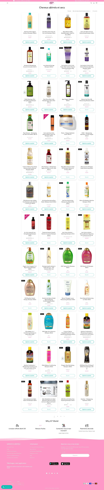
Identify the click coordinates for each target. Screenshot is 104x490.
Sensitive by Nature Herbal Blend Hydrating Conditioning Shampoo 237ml (48, 300)
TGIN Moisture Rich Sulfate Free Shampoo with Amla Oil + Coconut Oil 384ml (30, 202)
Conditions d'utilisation (12, 451)
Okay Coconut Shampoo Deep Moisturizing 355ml (87, 167)
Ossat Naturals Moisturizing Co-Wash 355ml (86, 299)
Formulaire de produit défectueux (14, 453)
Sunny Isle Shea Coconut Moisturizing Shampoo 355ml (87, 32)
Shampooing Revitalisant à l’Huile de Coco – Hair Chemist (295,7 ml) (48, 268)
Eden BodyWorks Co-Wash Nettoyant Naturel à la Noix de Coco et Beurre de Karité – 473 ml (49, 401)
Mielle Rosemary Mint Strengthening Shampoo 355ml (30, 101)
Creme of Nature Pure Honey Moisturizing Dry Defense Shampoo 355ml (30, 168)
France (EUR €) (11, 483)
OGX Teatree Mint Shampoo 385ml (68, 267)
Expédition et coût (34, 453)
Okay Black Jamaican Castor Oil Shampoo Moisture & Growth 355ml (68, 168)
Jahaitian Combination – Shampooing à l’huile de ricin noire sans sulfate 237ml (30, 367)
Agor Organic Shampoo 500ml (68, 100)
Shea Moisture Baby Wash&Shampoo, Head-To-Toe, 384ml (67, 33)
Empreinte (32, 457)
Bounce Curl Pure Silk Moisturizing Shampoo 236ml (87, 100)
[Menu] (7, 3)
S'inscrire (75, 455)
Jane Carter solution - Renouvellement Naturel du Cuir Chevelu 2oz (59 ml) (87, 234)
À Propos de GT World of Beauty (37, 447)
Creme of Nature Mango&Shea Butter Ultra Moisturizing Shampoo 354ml (68, 333)
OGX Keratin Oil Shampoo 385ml (86, 267)
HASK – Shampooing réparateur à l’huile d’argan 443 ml (86, 134)
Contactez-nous (10, 447)
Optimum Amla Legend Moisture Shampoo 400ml (29, 32)
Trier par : (69, 11)
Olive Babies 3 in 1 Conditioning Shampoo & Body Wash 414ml (30, 333)
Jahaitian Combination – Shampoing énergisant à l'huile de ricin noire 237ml (86, 333)
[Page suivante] (64, 416)
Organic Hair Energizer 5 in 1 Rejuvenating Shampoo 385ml (30, 268)
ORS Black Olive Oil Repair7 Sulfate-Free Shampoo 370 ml (87, 367)
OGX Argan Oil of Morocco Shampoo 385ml (48, 332)
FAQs (8, 449)
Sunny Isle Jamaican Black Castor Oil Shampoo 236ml (30, 399)
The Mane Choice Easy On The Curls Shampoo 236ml (48, 32)
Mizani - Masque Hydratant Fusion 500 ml (67, 133)
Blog (31, 455)
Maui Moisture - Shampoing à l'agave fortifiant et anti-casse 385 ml (49, 168)
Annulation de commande (12, 457)
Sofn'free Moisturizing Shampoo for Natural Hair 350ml (68, 202)
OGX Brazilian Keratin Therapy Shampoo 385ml (30, 299)
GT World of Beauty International (53, 488)
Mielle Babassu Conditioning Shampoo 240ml (49, 366)
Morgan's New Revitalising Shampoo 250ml (67, 366)
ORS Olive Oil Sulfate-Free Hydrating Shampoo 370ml (68, 399)
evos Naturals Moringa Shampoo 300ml (48, 66)
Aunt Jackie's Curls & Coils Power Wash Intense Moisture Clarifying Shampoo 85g (67, 67)
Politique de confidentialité (36, 451)
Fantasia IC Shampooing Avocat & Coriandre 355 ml (29, 66)
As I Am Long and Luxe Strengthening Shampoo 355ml (30, 234)
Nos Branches (33, 449)
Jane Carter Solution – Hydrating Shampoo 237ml (67, 233)
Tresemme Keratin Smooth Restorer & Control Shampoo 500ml (49, 234)
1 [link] (54, 416)
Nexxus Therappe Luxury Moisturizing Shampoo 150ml (68, 299)
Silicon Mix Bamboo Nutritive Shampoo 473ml (87, 201)
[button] (91, 3)
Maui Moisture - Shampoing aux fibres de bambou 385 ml (30, 133)
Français (19, 483)
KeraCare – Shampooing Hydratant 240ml (87, 399)
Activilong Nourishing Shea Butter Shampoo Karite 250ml (48, 201)
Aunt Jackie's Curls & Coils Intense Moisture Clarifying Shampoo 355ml (86, 67)
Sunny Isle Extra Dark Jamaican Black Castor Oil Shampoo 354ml (49, 134)
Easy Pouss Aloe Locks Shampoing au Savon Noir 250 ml (48, 101)
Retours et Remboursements (13, 455)
